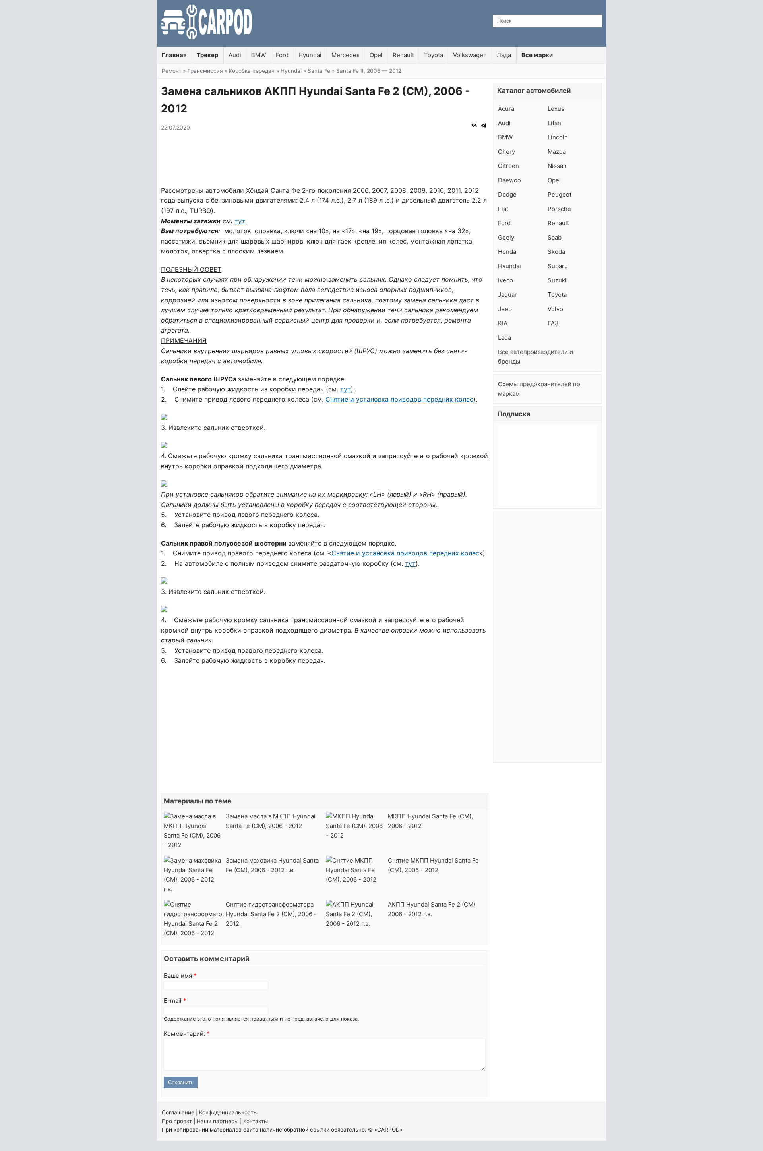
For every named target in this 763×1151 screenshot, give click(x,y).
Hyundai (309, 55)
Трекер (207, 55)
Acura (506, 108)
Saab (555, 237)
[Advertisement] (324, 160)
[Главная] (206, 23)
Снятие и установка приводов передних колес (399, 399)
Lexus (556, 108)
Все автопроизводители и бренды (535, 356)
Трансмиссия (205, 71)
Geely (506, 237)
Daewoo (509, 180)
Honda (507, 251)
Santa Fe (319, 71)
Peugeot (559, 194)
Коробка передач (252, 71)
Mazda (557, 151)
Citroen (508, 166)
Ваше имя (180, 975)
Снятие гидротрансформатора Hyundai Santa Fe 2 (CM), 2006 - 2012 (271, 914)
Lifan (554, 123)
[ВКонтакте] (474, 125)
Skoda (556, 251)
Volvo (555, 309)
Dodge (507, 194)
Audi (235, 55)
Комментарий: (187, 1033)
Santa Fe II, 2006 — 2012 (368, 71)
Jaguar (507, 294)
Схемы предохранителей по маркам (539, 388)
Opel (376, 55)
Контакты (255, 1121)
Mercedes (345, 55)
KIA (502, 323)
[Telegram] (483, 125)
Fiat (503, 209)
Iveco (505, 280)
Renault (403, 55)
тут (239, 221)
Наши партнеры (217, 1121)
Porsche (559, 209)
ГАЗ (553, 323)
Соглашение (178, 1112)
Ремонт (171, 71)
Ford (282, 55)
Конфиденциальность (228, 1112)
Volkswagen (470, 55)
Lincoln (558, 137)
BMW (258, 55)
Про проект (177, 1121)
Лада (504, 55)
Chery (506, 151)
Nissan (557, 166)
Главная (174, 55)
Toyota (433, 55)
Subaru (558, 266)
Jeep (505, 309)
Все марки (537, 55)
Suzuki (557, 280)
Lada (504, 337)
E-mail (175, 1000)
